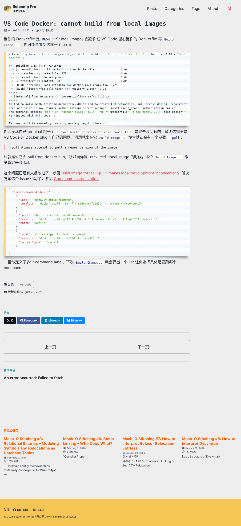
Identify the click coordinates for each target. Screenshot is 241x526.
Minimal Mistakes (65, 516)
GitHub (22, 510)
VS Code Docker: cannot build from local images (85, 23)
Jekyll (48, 516)
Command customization (76, 178)
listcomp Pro (24, 8)
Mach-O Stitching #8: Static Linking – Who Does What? (88, 441)
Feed (40, 510)
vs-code (25, 284)
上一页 (50, 347)
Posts (152, 8)
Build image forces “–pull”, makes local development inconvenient (119, 173)
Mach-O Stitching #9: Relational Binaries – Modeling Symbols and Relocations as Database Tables (31, 445)
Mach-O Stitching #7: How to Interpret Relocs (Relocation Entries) (148, 443)
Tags (196, 8)
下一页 (143, 347)
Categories (174, 8)
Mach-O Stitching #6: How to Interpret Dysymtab (208, 441)
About (213, 8)
